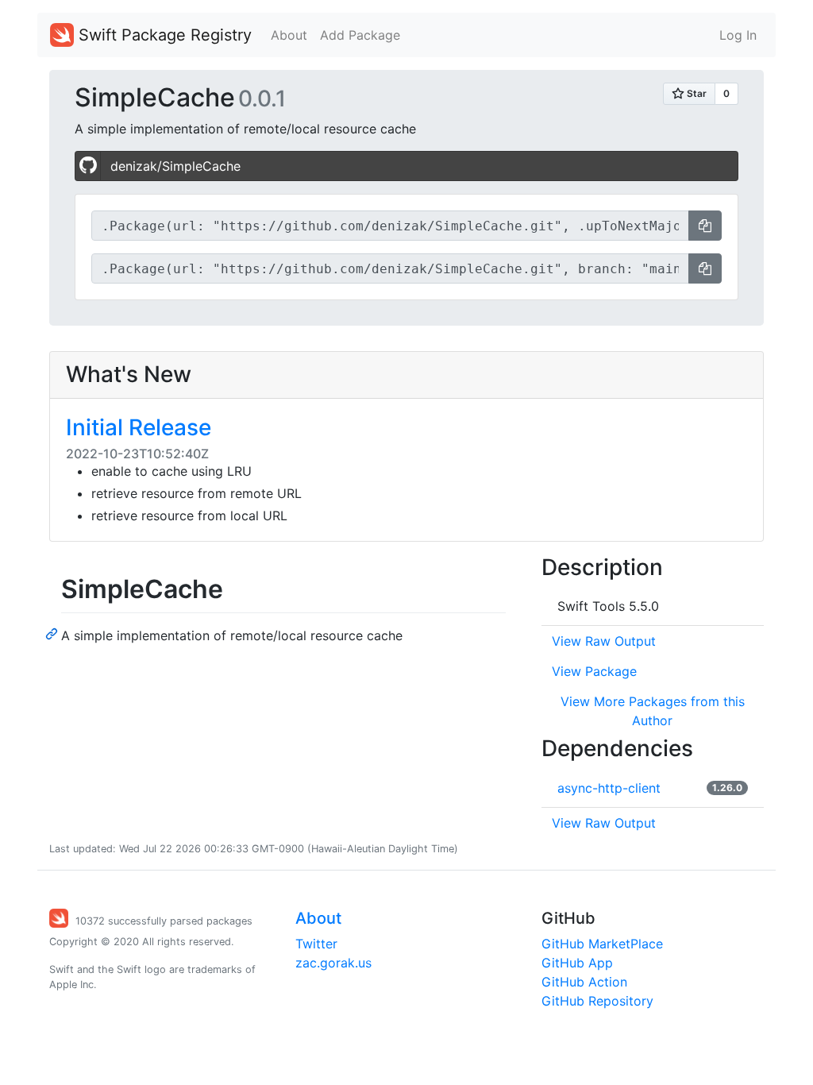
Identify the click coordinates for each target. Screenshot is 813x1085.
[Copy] (705, 225)
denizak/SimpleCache (175, 166)
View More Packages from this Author (653, 710)
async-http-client (609, 788)
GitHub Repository (597, 1001)
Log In (738, 35)
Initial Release (138, 427)
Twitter (316, 944)
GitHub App (577, 963)
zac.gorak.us (333, 963)
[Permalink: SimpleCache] (53, 633)
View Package (594, 671)
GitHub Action (584, 982)
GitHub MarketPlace (602, 944)
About (289, 35)
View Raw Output (604, 641)
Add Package (360, 35)
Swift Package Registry (163, 34)
